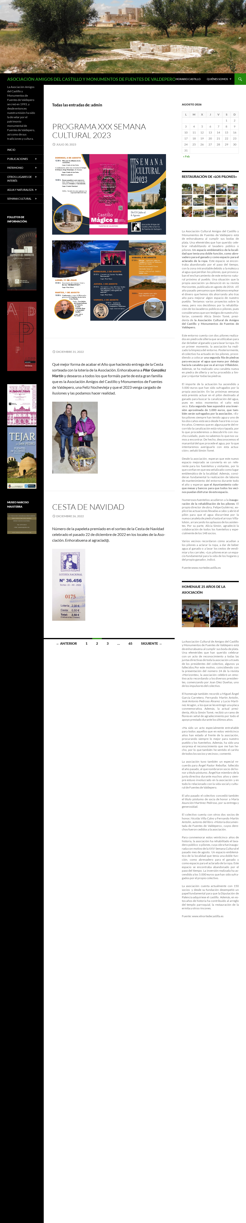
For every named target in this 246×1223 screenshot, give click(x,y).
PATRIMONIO (15, 167)
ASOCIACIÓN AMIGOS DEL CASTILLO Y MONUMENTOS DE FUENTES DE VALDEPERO (91, 79)
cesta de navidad (88, 507)
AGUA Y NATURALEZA (20, 189)
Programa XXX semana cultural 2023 (99, 131)
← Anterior (66, 643)
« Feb (186, 156)
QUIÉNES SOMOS (217, 79)
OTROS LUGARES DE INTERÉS (19, 178)
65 (130, 643)
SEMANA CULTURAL (19, 198)
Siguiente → (151, 643)
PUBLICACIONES (17, 158)
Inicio (11, 149)
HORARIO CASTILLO (188, 79)
